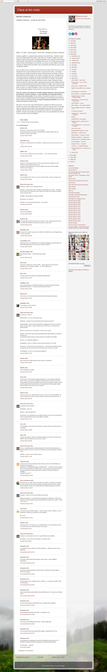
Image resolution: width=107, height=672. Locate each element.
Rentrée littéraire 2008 (74, 200)
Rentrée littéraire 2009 (74, 202)
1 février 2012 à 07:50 (26, 170)
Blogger (63, 665)
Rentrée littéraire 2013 (74, 210)
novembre (74, 58)
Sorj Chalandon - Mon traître (79, 91)
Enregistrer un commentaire (25, 650)
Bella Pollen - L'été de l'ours (78, 132)
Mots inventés (72, 188)
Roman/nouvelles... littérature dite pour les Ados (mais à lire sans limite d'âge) (79, 227)
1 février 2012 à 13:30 (26, 288)
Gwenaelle (23, 140)
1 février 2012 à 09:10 (26, 224)
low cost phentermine (25, 631)
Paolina (22, 219)
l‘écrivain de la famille (30, 99)
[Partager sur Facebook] (25, 120)
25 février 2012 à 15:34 (26, 517)
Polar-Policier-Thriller (74, 196)
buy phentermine (24, 570)
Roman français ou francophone (29, 122)
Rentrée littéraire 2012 (74, 208)
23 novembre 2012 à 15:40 (27, 574)
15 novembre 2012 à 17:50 (27, 552)
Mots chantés (72, 186)
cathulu (22, 358)
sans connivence (25, 480)
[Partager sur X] (24, 120)
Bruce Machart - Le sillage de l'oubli (80, 93)
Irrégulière (23, 303)
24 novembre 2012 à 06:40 (27, 624)
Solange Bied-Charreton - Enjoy (79, 130)
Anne (21, 262)
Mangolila (23, 229)
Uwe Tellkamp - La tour (77, 103)
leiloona (22, 161)
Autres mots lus (73, 170)
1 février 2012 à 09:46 (26, 235)
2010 (71, 157)
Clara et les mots (28, 10)
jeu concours (72, 182)
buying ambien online (25, 581)
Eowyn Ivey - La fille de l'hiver (79, 86)
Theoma (22, 209)
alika (21, 435)
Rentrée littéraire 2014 (74, 212)
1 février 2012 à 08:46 (26, 213)
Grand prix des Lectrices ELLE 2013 (78, 180)
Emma (22, 293)
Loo (21, 424)
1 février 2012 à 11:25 (26, 257)
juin (73, 69)
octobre (74, 60)
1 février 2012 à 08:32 (26, 204)
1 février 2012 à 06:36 (26, 135)
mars (73, 76)
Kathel (22, 175)
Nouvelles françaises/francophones (78, 194)
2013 (71, 52)
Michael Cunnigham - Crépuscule (80, 137)
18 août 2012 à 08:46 (26, 541)
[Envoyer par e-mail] (20, 120)
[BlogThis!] (22, 120)
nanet (21, 508)
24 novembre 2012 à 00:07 (27, 584)
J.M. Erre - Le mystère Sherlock (79, 146)
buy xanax (23, 621)
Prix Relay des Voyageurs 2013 (77, 198)
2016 (71, 45)
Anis (21, 273)
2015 (71, 47)
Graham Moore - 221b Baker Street (80, 139)
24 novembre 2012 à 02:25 (27, 614)
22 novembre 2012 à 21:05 (27, 563)
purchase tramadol (25, 603)
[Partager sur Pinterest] (27, 120)
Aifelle (22, 151)
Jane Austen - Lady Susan (78, 80)
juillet (73, 67)
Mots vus (71, 190)
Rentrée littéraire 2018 (74, 218)
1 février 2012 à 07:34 (26, 146)
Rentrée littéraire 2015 (74, 214)
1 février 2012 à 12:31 (26, 268)
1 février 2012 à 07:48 (26, 156)
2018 (71, 43)
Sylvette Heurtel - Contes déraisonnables (78, 96)
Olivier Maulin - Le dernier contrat (80, 135)
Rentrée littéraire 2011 (74, 206)
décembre (74, 56)
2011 (71, 155)
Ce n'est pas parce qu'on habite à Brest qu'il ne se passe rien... (79, 172)
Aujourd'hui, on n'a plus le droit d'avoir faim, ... (79, 100)
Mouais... (73, 116)
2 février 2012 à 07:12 (26, 372)
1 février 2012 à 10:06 (26, 246)
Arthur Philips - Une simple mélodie (80, 105)
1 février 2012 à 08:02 (26, 179)
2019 (71, 41)
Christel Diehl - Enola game (78, 119)
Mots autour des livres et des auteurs (78, 184)
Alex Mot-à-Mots (25, 251)
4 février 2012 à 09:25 (26, 441)
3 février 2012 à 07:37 (26, 419)
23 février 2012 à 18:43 (26, 488)
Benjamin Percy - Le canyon (78, 143)
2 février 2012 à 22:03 (26, 387)
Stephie (22, 367)
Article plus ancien (58, 657)
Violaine (22, 522)
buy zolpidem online (25, 548)
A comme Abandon (73, 168)
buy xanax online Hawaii (26, 559)
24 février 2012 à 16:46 (26, 503)
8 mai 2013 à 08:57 (25, 647)
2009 (71, 159)
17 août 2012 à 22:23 (26, 528)
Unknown (23, 461)
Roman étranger (73, 222)
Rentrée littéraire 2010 (74, 204)
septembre (75, 62)
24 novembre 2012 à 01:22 (27, 605)
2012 (71, 54)
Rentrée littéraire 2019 (74, 220)
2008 (71, 161)
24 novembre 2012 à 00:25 (27, 595)
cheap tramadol (24, 612)
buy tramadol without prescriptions (29, 592)
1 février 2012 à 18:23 (26, 362)
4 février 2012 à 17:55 (26, 456)
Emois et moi (72, 178)
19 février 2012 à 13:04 (26, 475)
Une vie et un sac (76, 128)
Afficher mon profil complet (83, 18)
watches (31, 645)
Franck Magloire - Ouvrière (78, 141)
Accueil (40, 657)
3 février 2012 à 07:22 (26, 398)
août (73, 65)
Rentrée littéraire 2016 (74, 216)
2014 (71, 49)
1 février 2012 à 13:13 (26, 277)
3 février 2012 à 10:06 (26, 430)
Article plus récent (22, 657)
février (73, 78)
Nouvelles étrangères (74, 192)
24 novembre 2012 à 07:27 (27, 633)
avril (73, 73)
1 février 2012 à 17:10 (26, 353)
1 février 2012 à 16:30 (26, 298)
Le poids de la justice (77, 111)
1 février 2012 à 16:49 (26, 307)
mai (73, 71)
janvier (74, 152)
